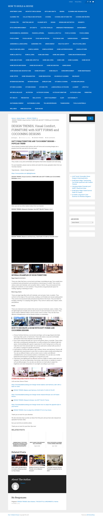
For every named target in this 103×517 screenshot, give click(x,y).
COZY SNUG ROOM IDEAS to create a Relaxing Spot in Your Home (19, 469)
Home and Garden (59, 54)
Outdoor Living (75, 92)
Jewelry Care (46, 81)
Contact (71, 1)
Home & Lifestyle (15, 54)
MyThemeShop (91, 515)
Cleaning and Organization (77, 11)
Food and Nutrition (42, 38)
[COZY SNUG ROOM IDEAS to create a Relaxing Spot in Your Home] (19, 460)
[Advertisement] (82, 325)
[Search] (90, 118)
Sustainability (73, 98)
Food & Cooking (70, 33)
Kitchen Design (30, 87)
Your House (39, 108)
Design (53, 22)
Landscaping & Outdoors (60, 87)
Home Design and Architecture (20, 71)
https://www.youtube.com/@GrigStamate (23, 173)
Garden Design (73, 38)
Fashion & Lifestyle (54, 33)
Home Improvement (67, 71)
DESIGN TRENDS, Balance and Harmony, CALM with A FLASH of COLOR (34, 390)
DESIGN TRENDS (38, 137)
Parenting (88, 92)
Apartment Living (16, 11)
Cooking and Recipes (83, 17)
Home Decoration (53, 65)
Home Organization (28, 76)
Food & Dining (84, 33)
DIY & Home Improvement (18, 27)
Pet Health (13, 98)
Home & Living (29, 54)
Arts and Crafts (50, 11)
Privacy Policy (78, 1)
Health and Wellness (17, 49)
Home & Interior (47, 49)
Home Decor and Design (18, 65)
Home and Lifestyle (32, 60)
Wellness (13, 108)
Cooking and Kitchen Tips (63, 17)
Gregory (15, 137)
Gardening (85, 38)
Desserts (81, 22)
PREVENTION (25, 98)
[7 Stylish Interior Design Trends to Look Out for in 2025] (55, 460)
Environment (81, 27)
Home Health (53, 71)
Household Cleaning (61, 76)
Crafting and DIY (28, 22)
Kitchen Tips (43, 87)
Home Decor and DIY (36, 65)
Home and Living (48, 60)
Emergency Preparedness (65, 27)
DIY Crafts (33, 27)
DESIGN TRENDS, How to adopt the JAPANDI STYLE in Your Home (32, 410)
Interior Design (33, 81)
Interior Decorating (17, 81)
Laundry (75, 87)
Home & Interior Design (65, 49)
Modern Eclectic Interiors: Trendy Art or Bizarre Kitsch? (37, 469)
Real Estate (37, 98)
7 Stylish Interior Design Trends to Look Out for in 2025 (54, 469)
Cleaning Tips (14, 17)
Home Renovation (45, 76)
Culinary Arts (42, 22)
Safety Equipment (50, 98)
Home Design (66, 65)
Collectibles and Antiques (32, 17)
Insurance (75, 76)
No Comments (51, 137)
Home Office (14, 76)
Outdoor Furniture (59, 92)
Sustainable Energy (16, 103)
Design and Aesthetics (66, 22)
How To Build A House (20, 6)
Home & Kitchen (81, 49)
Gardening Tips (36, 44)
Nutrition (29, 92)
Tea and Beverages (50, 103)
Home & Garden (33, 49)
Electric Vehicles (47, 27)
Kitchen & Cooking (61, 81)
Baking (62, 11)
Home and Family (43, 54)
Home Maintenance (84, 71)
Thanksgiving (64, 103)
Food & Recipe (27, 38)
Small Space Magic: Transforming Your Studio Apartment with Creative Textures (82, 182)
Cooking (48, 17)
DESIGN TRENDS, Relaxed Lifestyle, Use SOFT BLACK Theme (31, 400)
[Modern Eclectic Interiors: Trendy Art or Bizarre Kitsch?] (37, 460)
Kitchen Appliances (77, 81)
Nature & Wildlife (16, 92)
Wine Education (25, 108)
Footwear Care (58, 38)
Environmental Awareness (19, 33)
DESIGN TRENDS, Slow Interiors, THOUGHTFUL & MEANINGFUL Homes (37, 501)
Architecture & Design (33, 11)
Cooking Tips (14, 22)
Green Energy (49, 44)
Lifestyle (85, 87)
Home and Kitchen (16, 60)
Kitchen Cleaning (16, 87)
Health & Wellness (79, 44)
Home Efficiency (40, 71)
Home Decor (86, 60)
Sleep (62, 98)
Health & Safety (63, 44)
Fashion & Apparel (38, 33)
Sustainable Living (33, 103)
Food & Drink (14, 38)
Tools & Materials (79, 103)
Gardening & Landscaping (18, 44)
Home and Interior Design (77, 54)
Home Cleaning (73, 60)
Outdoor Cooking (42, 92)
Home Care (60, 60)
